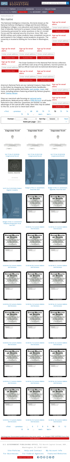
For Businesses (11, 453)
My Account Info (54, 450)
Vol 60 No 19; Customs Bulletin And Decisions (35, 228)
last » (49, 114)
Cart (51, 12)
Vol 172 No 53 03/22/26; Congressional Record (58, 155)
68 (31, 111)
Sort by (42, 119)
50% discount (36, 100)
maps (42, 89)
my (35, 12)
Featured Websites (57, 453)
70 (43, 111)
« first (6, 111)
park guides (34, 89)
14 (28, 429)
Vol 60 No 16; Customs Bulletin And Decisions (35, 382)
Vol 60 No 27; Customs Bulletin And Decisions (57, 228)
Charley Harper (12, 93)
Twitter (41, 457)
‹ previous (17, 111)
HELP (45, 12)
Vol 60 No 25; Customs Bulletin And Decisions (35, 421)
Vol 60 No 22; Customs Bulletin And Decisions (57, 305)
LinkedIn (53, 457)
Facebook (38, 457)
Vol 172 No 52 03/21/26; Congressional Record (35, 155)
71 (49, 111)
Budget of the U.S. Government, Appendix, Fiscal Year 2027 (57, 188)
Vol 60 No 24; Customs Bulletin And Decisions (57, 382)
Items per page (29, 122)
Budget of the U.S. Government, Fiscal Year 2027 (35, 188)
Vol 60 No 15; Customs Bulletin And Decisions (35, 343)
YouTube (47, 457)
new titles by (14, 12)
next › (40, 114)
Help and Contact (33, 450)
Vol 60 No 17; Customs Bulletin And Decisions (12, 421)
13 (22, 429)
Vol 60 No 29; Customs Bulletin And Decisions (12, 305)
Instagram (44, 457)
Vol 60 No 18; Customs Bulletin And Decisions (57, 421)
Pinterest (50, 457)
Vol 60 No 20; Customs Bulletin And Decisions (12, 266)
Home (3, 16)
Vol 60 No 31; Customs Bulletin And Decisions (12, 382)
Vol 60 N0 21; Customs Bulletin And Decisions (57, 266)
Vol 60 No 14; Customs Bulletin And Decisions (35, 305)
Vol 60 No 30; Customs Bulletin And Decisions (12, 343)
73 (61, 111)
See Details (35, 438)
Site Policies (14, 450)
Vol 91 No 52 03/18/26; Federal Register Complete (12, 189)
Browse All (8, 9)
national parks (35, 98)
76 (28, 114)
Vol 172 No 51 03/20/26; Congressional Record (12, 155)
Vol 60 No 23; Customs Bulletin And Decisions (57, 343)
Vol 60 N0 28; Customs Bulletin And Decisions (35, 266)
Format (11, 119)
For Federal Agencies (33, 453)
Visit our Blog (25, 457)
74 (67, 111)
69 (37, 111)
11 (59, 426)
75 (22, 114)
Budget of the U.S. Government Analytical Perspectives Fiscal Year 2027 (12, 223)
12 (65, 426)
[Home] (15, 5)
